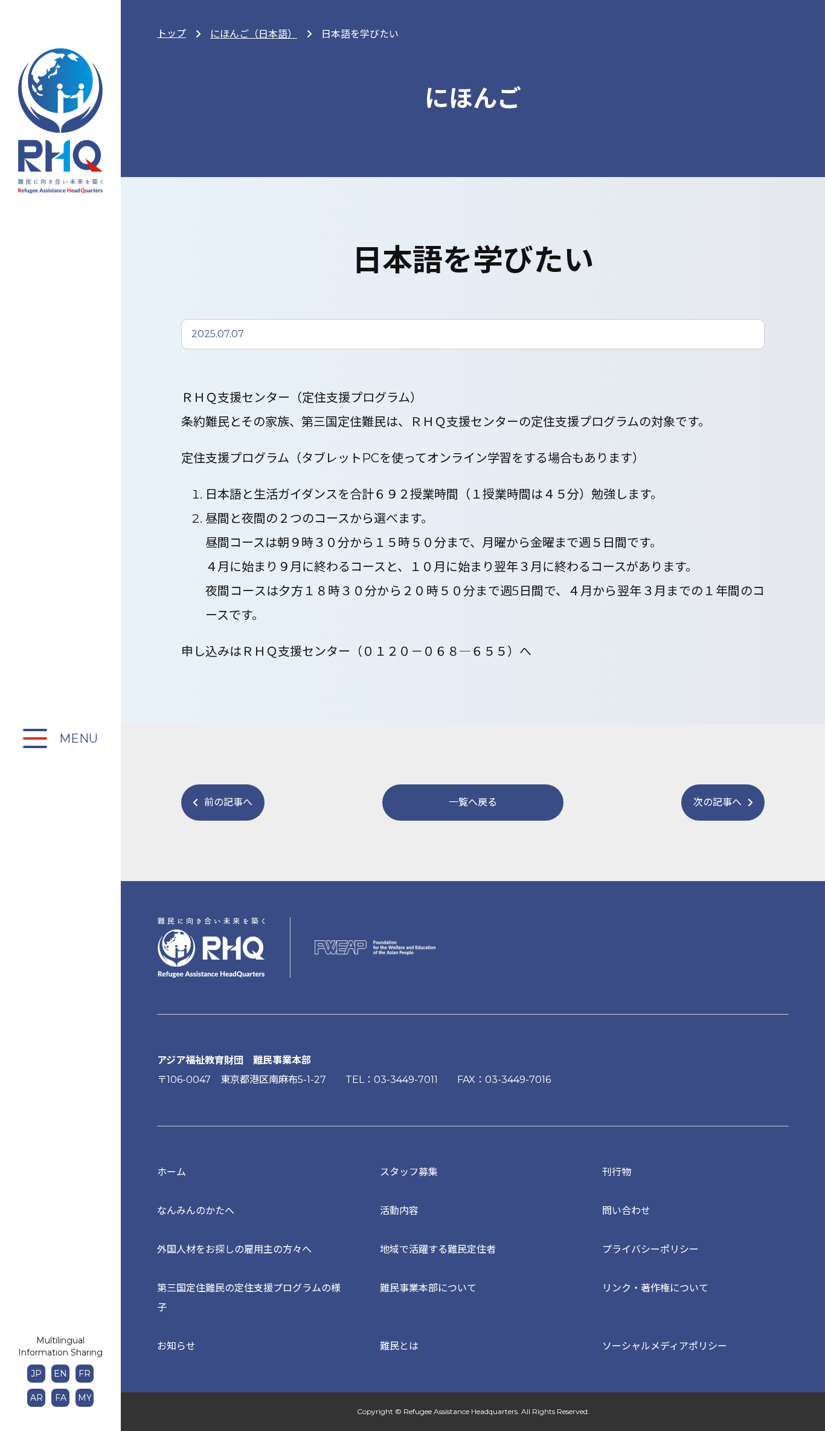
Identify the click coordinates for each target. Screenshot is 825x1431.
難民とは (399, 1346)
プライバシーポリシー (650, 1249)
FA (60, 1397)
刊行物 (616, 1172)
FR (85, 1373)
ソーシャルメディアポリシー (664, 1346)
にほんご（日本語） (253, 34)
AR (36, 1397)
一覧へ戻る (473, 802)
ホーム (171, 1172)
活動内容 (399, 1210)
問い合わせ (626, 1210)
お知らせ (176, 1346)
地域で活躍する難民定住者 (438, 1249)
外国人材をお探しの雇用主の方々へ (234, 1249)
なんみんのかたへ (195, 1210)
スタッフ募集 (409, 1172)
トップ (171, 33)
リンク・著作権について (655, 1288)
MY (85, 1397)
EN (60, 1373)
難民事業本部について (428, 1288)
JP (36, 1373)
